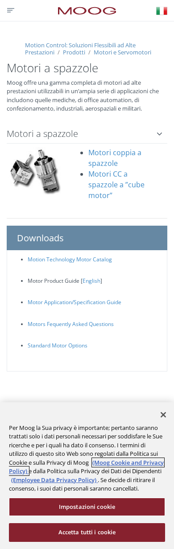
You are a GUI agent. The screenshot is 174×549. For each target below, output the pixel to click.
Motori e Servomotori (121, 52)
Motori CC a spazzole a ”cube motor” (116, 184)
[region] (87, 475)
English (91, 281)
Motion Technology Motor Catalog (70, 259)
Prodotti (74, 52)
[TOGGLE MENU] (9, 10)
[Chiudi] (163, 415)
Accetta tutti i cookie (87, 532)
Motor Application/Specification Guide (74, 302)
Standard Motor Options (57, 345)
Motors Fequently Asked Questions (71, 324)
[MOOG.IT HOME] (87, 10)
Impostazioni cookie (87, 507)
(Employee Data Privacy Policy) (54, 480)
